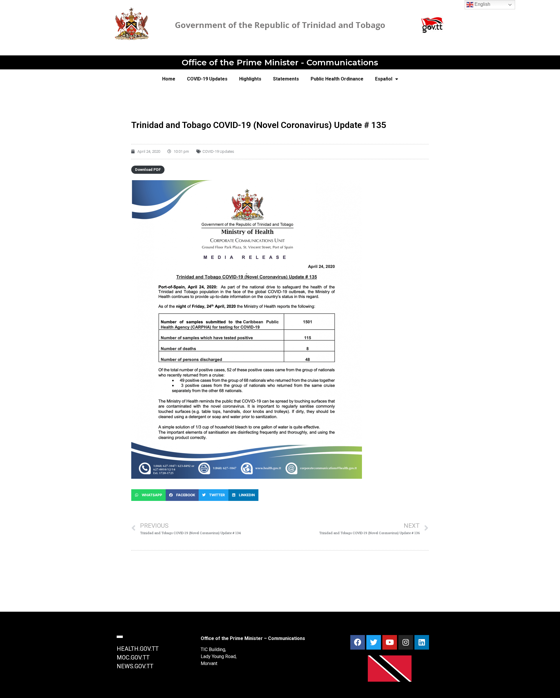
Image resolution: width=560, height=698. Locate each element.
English (481, 4)
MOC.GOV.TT (133, 657)
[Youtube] (389, 642)
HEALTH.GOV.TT (138, 648)
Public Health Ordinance (337, 79)
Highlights (250, 79)
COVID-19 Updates (207, 79)
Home (168, 79)
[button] (148, 495)
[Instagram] (405, 642)
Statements (286, 79)
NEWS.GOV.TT (135, 666)
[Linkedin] (421, 642)
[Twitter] (373, 642)
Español (383, 79)
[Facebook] (357, 642)
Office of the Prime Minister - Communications (280, 62)
